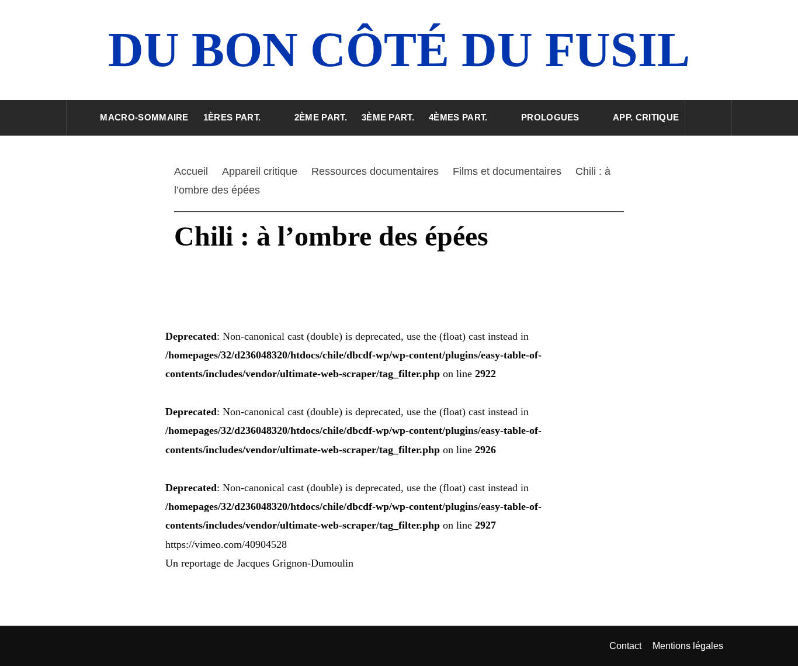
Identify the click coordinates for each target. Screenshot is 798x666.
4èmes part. (458, 117)
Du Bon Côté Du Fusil (399, 49)
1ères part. (232, 117)
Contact (625, 646)
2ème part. (320, 117)
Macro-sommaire (144, 117)
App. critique (646, 117)
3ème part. (388, 117)
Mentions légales (688, 646)
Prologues (550, 117)
